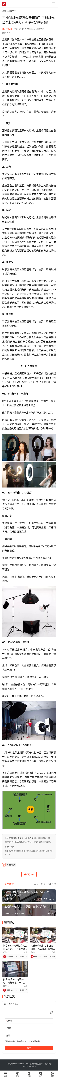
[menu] (53, 3)
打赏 (51, 883)
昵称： (9, 1021)
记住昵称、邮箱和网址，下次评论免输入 (24, 1041)
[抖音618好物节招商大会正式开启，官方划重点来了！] (15, 935)
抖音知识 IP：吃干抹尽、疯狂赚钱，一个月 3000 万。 (14, 981)
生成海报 (11, 884)
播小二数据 (7, 29)
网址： (9, 1035)
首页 (4, 11)
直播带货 (11, 864)
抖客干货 (40, 29)
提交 (29, 1048)
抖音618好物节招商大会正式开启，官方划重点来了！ (15, 947)
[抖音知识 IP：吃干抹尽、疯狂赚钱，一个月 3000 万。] (15, 969)
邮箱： (9, 1028)
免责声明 (40, 1064)
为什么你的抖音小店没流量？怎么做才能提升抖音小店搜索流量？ (42, 947)
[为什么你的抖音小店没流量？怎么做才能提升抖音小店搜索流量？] (43, 935)
